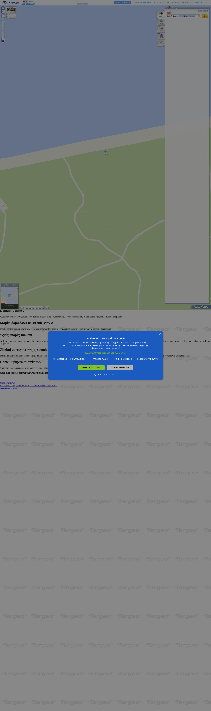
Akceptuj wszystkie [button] (91, 367)
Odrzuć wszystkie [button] (120, 367)
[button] (105, 353)
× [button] (160, 334)
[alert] (105, 355)
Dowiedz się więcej (112, 348)
